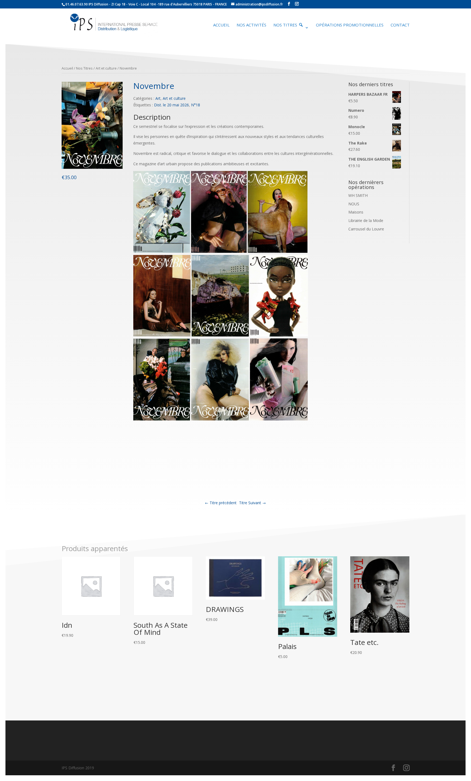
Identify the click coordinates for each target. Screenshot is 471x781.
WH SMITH (358, 195)
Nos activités (251, 25)
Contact (400, 25)
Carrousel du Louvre (366, 229)
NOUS (353, 203)
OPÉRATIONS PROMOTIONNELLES (350, 25)
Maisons (355, 212)
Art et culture (106, 68)
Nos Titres (84, 68)
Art (158, 98)
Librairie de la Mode (365, 220)
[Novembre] (92, 167)
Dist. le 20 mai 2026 (171, 104)
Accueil (221, 25)
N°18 (195, 104)
